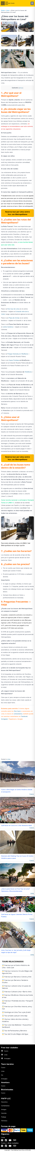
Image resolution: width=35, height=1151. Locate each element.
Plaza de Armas (14, 318)
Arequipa (7, 1058)
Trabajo (3, 1117)
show (21, 88)
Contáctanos (5, 1106)
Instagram (4, 719)
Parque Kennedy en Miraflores (17, 354)
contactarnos (18, 714)
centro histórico (8, 327)
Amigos (3, 1109)
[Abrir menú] (32, 3)
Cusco (31, 794)
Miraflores (28, 372)
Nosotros (4, 1102)
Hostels (4, 1113)
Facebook (24, 716)
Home (3, 10)
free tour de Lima (13, 309)
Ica (2, 1075)
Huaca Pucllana (14, 360)
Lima (7, 10)
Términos (4, 1121)
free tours (17, 711)
